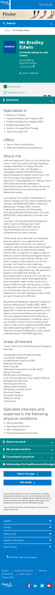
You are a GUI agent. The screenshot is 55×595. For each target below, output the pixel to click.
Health (7, 521)
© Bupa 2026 (7, 577)
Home (7, 30)
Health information (14, 540)
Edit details (26, 482)
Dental (7, 527)
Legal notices (25, 574)
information (30, 507)
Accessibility (7, 574)
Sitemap (43, 570)
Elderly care (10, 533)
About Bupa (10, 546)
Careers (5, 570)
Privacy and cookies (23, 570)
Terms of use (45, 4)
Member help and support (23, 557)
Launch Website (30, 73)
